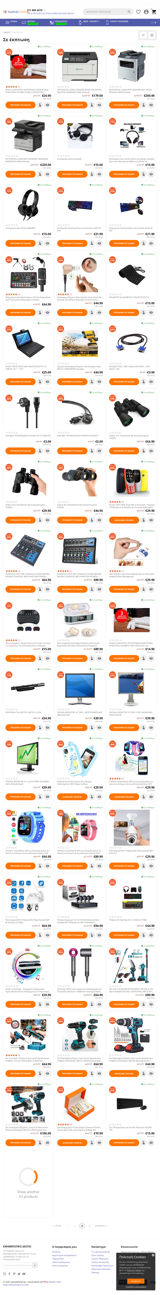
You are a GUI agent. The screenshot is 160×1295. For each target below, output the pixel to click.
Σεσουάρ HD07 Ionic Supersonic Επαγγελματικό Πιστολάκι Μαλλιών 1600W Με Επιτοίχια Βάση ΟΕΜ (79, 990)
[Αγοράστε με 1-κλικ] (39, 105)
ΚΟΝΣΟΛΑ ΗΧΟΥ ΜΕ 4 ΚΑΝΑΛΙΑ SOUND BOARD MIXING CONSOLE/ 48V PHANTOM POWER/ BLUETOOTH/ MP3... (27, 575)
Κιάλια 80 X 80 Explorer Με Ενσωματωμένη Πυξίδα (77, 506)
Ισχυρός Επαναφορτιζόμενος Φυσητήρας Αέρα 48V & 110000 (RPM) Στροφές (79, 367)
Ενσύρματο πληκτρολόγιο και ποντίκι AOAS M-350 (131, 229)
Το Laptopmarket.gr (100, 1251)
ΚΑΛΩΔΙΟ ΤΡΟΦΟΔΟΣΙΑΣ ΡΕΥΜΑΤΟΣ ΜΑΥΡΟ (77, 435)
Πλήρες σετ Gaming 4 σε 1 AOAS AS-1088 (127, 920)
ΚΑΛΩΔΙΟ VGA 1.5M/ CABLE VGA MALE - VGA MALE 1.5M (129, 367)
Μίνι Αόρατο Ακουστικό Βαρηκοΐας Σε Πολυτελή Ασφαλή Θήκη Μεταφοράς (131, 575)
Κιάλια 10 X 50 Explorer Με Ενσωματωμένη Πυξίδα (129, 436)
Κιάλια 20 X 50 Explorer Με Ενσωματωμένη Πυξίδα (25, 506)
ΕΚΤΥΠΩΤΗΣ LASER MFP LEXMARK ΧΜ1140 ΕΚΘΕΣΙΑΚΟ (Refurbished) (130, 91)
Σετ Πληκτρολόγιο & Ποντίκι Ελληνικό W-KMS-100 (130, 1128)
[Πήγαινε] (34, 1265)
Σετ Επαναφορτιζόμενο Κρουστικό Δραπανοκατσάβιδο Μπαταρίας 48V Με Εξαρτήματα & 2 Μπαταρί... (131, 1059)
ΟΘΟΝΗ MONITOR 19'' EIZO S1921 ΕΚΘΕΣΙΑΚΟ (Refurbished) (130, 713)
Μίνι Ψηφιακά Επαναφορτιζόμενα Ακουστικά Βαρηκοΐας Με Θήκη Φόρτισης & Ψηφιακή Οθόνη (78, 644)
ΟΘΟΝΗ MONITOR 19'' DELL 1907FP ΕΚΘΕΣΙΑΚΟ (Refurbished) (79, 713)
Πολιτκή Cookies (134, 1270)
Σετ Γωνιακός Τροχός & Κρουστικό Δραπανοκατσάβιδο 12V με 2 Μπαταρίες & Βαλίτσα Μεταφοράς (27, 1059)
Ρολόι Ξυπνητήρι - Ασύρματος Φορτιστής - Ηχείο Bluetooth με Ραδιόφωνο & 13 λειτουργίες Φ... (28, 990)
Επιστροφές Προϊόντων (102, 1265)
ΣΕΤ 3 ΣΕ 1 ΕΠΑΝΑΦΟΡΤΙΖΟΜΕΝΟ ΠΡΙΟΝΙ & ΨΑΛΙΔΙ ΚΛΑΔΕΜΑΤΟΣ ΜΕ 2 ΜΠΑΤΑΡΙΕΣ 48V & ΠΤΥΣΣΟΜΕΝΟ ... (131, 990)
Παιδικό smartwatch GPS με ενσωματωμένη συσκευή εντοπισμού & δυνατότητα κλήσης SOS (131, 782)
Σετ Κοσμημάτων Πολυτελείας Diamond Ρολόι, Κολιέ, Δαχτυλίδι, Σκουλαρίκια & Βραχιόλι (79, 1128)
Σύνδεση (56, 1251)
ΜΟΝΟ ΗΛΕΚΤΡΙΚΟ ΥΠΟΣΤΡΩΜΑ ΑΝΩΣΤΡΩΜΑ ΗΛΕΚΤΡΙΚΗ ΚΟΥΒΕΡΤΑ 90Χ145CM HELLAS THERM (131, 644)
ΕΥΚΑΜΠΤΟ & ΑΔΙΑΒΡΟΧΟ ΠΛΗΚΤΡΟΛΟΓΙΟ (129, 297)
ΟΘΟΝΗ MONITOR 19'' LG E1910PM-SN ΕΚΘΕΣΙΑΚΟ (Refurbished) (27, 782)
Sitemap (95, 1272)
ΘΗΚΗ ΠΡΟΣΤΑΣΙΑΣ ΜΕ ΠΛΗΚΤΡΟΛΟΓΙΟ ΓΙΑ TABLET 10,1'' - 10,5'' (25, 367)
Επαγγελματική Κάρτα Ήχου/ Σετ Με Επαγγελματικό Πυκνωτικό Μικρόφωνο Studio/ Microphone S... (28, 298)
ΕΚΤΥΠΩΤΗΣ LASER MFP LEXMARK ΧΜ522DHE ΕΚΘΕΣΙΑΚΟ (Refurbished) (26, 160)
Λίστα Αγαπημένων (61, 1262)
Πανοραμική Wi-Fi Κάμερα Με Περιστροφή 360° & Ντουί (131, 852)
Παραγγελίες (58, 1258)
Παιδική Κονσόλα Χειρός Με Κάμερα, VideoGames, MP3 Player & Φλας (74, 782)
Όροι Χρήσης (97, 1255)
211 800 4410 (34, 10)
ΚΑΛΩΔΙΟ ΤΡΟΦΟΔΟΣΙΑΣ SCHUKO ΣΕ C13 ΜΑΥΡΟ (28, 435)
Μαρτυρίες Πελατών (100, 1269)
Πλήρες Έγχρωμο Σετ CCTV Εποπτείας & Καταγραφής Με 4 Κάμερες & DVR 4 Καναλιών (78, 921)
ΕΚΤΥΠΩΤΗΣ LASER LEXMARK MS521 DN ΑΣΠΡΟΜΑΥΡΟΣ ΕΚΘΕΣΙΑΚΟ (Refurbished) (79, 91)
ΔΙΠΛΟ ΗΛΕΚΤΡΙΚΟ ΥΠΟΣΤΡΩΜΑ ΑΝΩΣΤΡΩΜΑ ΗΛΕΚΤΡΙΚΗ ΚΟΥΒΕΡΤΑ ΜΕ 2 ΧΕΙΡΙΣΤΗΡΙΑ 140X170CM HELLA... (26, 91)
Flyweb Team (55, 1281)
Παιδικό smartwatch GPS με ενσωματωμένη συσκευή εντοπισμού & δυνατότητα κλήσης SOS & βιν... (79, 852)
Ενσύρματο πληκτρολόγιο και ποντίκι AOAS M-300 (79, 229)
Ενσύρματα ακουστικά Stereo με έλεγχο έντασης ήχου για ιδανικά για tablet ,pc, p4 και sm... (131, 160)
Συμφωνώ (135, 1281)
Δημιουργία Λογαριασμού (64, 1255)
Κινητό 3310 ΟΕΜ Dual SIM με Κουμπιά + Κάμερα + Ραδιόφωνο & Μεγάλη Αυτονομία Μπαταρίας (132, 506)
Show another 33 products (28, 1194)
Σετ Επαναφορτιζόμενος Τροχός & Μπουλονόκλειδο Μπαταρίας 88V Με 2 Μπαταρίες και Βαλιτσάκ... (27, 1128)
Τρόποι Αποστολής (100, 1262)
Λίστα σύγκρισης (60, 1265)
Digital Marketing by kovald (15, 1284)
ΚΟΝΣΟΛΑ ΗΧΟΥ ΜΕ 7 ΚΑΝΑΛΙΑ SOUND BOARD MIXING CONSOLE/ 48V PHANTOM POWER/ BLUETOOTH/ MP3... (79, 575)
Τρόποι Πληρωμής (100, 1258)
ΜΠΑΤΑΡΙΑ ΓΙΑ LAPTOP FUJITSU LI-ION (23, 712)
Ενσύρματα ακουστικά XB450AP (20, 228)
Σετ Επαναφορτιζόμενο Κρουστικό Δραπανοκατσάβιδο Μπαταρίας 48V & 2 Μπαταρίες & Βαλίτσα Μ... (79, 1059)
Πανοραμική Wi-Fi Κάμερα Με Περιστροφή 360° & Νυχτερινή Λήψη (27, 921)
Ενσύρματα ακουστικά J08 (69, 159)
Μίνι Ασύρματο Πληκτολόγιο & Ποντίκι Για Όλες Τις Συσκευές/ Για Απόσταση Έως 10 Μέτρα (28, 644)
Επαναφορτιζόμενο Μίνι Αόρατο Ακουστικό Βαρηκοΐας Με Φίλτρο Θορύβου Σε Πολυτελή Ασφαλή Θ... (79, 298)
